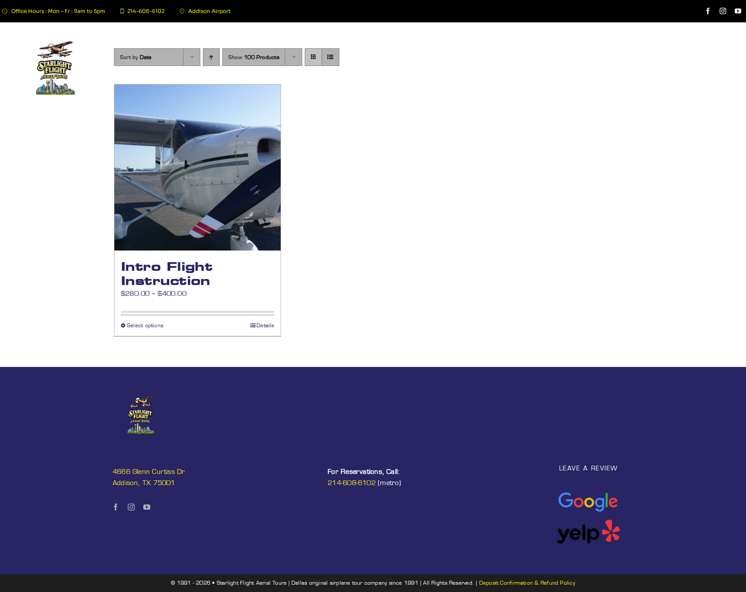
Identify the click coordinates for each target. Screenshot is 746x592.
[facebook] (708, 11)
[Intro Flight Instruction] (197, 168)
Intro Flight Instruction (166, 273)
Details (265, 325)
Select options (145, 325)
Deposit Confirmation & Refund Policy (527, 582)
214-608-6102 (352, 483)
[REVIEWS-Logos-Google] (588, 493)
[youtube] (738, 11)
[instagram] (723, 11)
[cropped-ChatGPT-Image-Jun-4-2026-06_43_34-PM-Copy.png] (55, 34)
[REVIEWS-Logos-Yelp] (588, 522)
